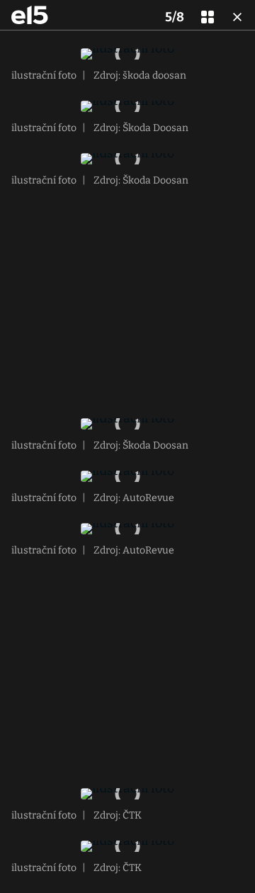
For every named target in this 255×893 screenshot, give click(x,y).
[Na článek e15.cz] (29, 15)
